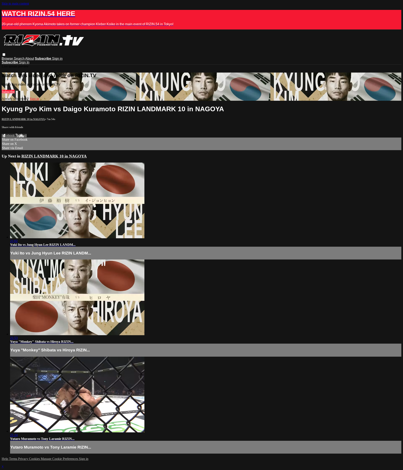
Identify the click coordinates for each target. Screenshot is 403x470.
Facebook (9, 135)
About (29, 58)
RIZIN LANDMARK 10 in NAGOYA (23, 119)
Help (5, 459)
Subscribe (8, 91)
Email (23, 135)
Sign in (57, 58)
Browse (8, 58)
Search (19, 58)
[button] (4, 54)
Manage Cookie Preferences (60, 459)
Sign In (24, 62)
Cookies (35, 459)
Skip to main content (15, 3)
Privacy (23, 459)
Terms (13, 459)
